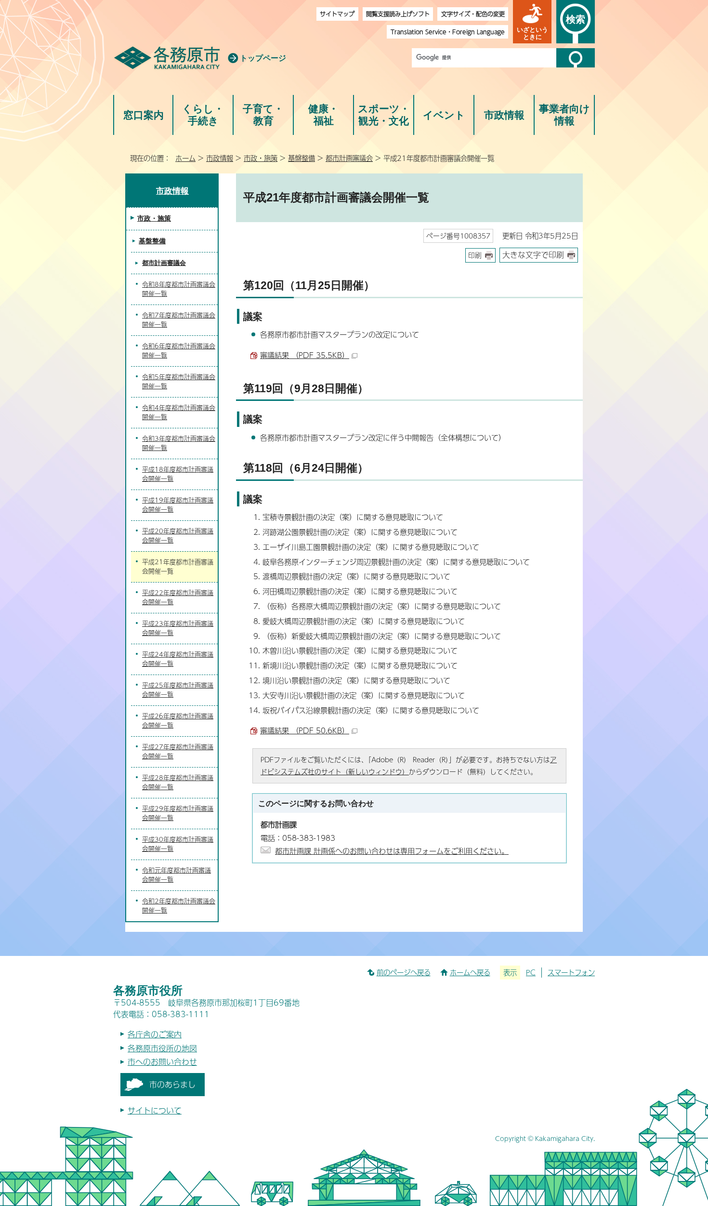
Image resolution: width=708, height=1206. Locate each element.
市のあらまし (172, 1084)
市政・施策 (260, 158)
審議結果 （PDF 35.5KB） (304, 354)
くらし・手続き (203, 115)
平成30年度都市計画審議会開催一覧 (177, 844)
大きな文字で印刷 (533, 255)
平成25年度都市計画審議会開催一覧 (177, 690)
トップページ (263, 58)
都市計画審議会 (349, 158)
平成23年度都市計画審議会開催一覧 (177, 628)
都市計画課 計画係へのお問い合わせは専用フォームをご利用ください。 (392, 850)
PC (531, 972)
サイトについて (155, 1110)
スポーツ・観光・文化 (384, 115)
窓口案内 (143, 114)
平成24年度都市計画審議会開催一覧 (177, 659)
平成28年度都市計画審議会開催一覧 (177, 782)
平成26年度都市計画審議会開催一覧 (177, 720)
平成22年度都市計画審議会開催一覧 (177, 597)
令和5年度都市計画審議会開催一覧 (178, 381)
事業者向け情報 (564, 115)
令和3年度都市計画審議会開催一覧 (178, 443)
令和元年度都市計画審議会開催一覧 (176, 875)
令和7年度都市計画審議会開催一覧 (178, 320)
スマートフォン (571, 972)
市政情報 (504, 114)
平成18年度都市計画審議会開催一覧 (177, 474)
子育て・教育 (263, 115)
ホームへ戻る (470, 972)
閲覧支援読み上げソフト (398, 13)
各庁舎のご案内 (155, 1034)
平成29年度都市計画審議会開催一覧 (177, 813)
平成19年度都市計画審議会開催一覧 (177, 505)
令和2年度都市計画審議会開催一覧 (178, 905)
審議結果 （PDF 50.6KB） (304, 730)
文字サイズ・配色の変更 (473, 13)
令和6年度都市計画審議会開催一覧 (178, 350)
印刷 (475, 255)
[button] (532, 21)
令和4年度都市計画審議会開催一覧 (178, 412)
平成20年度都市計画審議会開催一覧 (177, 535)
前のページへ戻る (404, 972)
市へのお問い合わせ (162, 1062)
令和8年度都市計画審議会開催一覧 (178, 289)
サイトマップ (337, 13)
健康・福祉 (323, 115)
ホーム (185, 158)
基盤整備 (301, 158)
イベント (444, 114)
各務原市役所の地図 (162, 1048)
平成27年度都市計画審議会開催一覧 (177, 751)
